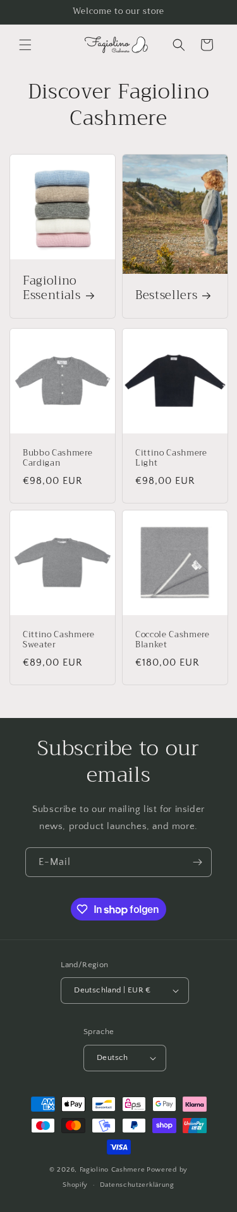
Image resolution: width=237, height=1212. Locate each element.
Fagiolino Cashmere (112, 1170)
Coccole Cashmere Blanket (172, 640)
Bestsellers (166, 295)
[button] (25, 45)
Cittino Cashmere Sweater (59, 640)
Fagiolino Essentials (52, 289)
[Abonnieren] (197, 862)
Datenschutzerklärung (137, 1185)
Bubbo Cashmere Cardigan (57, 458)
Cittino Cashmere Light (171, 458)
